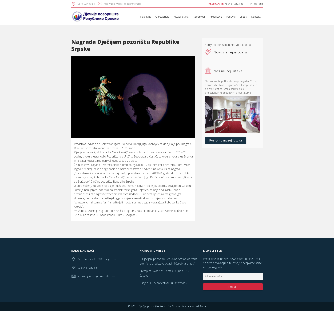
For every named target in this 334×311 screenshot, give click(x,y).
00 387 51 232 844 (87, 267)
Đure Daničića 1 (86, 3)
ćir (250, 3)
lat (255, 3)
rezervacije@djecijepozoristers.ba (122, 3)
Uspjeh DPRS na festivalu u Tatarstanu (163, 283)
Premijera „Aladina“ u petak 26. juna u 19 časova (164, 273)
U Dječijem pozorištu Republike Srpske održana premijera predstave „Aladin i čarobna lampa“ (168, 261)
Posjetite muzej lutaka (225, 140)
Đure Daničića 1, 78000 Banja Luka (96, 259)
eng (261, 3)
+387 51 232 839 (233, 3)
